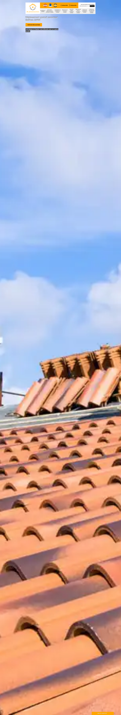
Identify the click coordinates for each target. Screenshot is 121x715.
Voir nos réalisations (33, 24)
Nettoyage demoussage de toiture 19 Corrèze (49, 11)
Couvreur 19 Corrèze (42, 11)
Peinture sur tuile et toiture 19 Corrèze (78, 11)
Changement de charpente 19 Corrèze (57, 11)
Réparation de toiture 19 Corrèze (65, 11)
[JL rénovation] (32, 7)
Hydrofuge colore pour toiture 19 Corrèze (91, 11)
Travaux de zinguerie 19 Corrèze (84, 11)
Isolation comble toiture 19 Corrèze (72, 11)
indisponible (65, 5)
